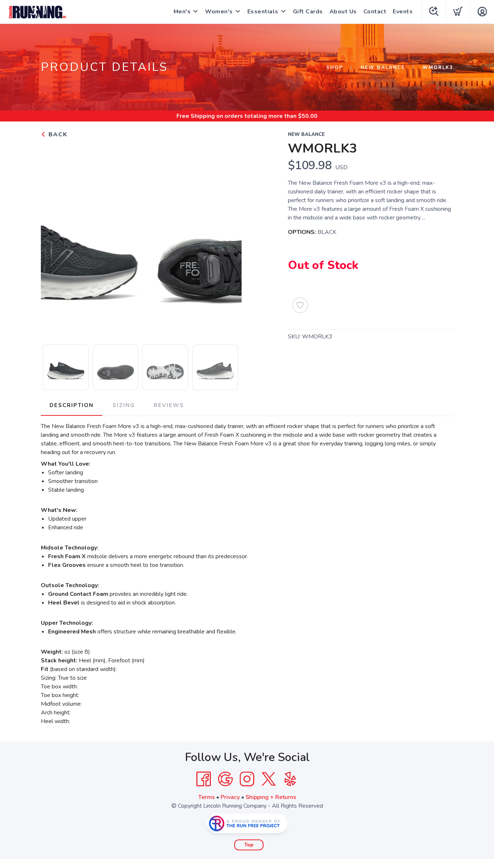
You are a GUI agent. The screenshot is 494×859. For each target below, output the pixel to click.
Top (249, 845)
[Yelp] (290, 779)
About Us (343, 12)
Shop (334, 67)
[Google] (225, 779)
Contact (375, 12)
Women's (219, 12)
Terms (206, 797)
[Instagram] (247, 779)
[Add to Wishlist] (300, 305)
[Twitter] (269, 779)
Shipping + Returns (271, 797)
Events (403, 12)
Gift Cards (308, 12)
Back (57, 134)
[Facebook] (203, 779)
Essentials (262, 12)
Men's (182, 12)
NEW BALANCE (383, 67)
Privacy (230, 797)
